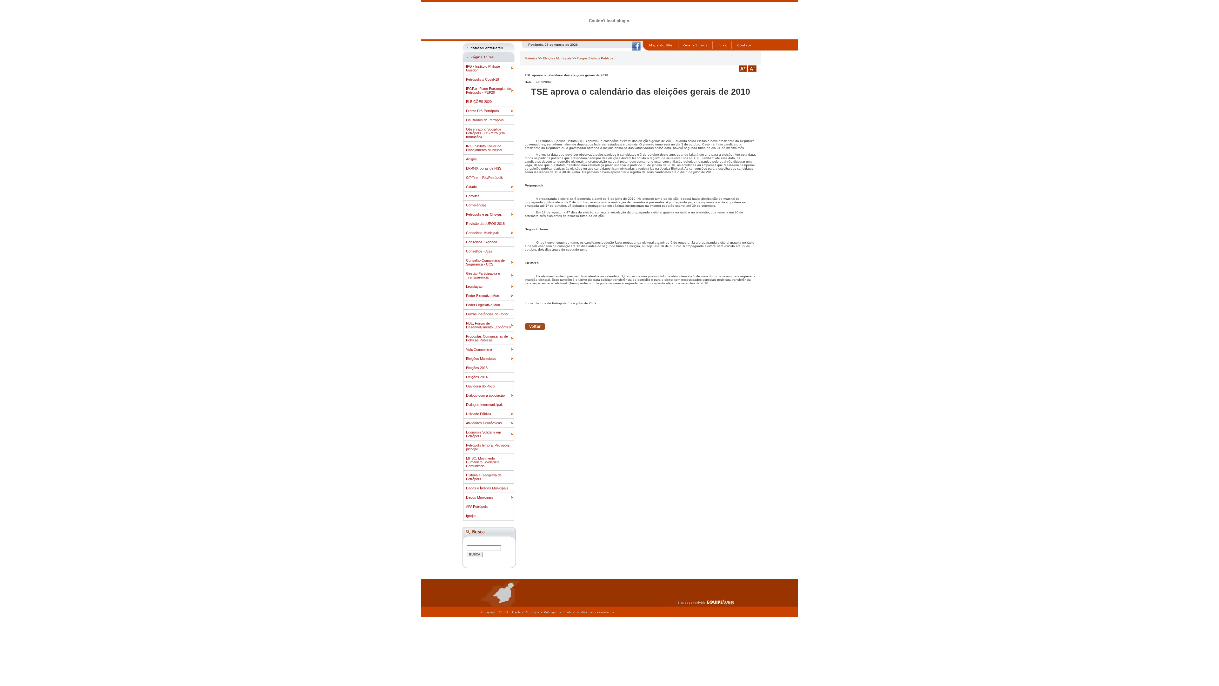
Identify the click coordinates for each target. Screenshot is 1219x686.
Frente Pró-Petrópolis (482, 111)
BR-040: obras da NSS (483, 168)
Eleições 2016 (477, 368)
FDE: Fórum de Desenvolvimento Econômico (488, 325)
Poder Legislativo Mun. (483, 305)
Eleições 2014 (477, 377)
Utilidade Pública (478, 414)
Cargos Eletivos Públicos (595, 58)
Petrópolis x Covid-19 (482, 79)
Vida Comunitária (479, 349)
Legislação (474, 286)
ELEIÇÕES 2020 (479, 102)
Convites (473, 196)
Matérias (531, 58)
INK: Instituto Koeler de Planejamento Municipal (484, 148)
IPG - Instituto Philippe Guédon (483, 68)
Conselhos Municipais (483, 233)
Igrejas (471, 516)
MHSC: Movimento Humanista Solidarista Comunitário (482, 462)
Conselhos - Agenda (481, 242)
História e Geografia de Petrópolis (484, 477)
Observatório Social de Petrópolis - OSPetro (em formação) (485, 133)
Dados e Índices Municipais (487, 488)
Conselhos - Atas (479, 251)
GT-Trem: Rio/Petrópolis (484, 177)
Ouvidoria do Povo (480, 386)
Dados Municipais (479, 497)
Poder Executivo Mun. (483, 296)
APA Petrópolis (477, 506)
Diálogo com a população (485, 395)
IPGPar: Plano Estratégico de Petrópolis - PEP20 (488, 90)
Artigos (471, 159)
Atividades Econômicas (484, 423)
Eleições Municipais (481, 358)
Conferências (476, 205)
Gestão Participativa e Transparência (483, 275)
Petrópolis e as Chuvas (484, 214)
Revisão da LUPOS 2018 (485, 223)
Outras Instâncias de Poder (487, 314)
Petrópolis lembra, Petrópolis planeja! (488, 447)
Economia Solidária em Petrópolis (483, 434)
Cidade (471, 187)
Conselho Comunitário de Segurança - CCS (485, 262)
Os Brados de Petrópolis (485, 120)
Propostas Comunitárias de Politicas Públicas (487, 338)
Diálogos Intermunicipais (484, 405)
